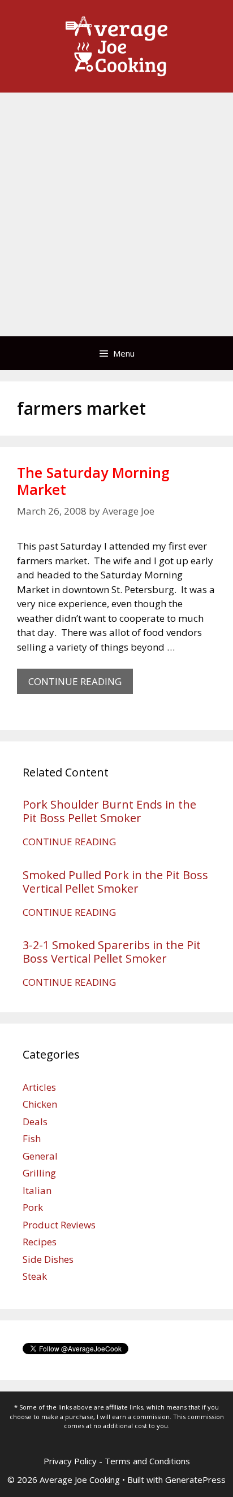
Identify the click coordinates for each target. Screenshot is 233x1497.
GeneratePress (195, 1479)
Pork (33, 1207)
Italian (37, 1190)
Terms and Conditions (147, 1461)
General (40, 1155)
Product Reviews (59, 1224)
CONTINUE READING (80, 684)
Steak (35, 1276)
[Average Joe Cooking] (116, 45)
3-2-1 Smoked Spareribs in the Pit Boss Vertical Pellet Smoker (112, 951)
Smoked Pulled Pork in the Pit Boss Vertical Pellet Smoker (115, 881)
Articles (39, 1087)
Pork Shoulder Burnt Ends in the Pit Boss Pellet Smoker (109, 811)
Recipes (40, 1241)
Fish (32, 1138)
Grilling (39, 1172)
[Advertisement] (116, 214)
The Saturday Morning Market (93, 481)
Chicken (40, 1103)
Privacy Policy (70, 1461)
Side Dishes (48, 1259)
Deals (35, 1121)
